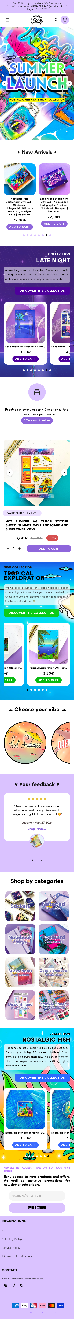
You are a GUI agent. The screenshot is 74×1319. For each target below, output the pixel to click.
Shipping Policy (12, 1239)
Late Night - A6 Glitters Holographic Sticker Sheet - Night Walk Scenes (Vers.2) (26, 347)
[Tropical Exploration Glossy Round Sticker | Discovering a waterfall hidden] (25, 646)
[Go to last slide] (5, 83)
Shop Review (37, 832)
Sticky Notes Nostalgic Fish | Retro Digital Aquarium (54, 202)
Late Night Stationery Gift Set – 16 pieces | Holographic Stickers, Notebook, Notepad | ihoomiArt (19, 205)
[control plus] (20, 548)
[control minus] (6, 548)
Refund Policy (11, 1248)
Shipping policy (19, 1316)
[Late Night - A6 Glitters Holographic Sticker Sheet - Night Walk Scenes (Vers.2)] (25, 324)
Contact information (34, 1316)
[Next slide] (69, 83)
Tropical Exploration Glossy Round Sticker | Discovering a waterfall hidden (26, 668)
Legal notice (62, 1316)
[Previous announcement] (7, 6)
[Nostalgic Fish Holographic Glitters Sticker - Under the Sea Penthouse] (48, 1110)
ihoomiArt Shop (20, 1313)
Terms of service (61, 1312)
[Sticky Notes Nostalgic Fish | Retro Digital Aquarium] (54, 180)
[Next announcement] (67, 6)
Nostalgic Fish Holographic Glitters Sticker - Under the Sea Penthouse (49, 1133)
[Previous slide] (36, 765)
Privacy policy (47, 1312)
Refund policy (34, 1312)
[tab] (33, 134)
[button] (7, 20)
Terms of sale (49, 1316)
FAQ (5, 1230)
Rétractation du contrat (19, 1256)
